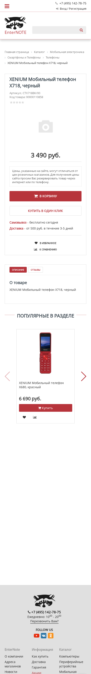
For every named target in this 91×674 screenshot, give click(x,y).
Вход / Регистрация (72, 9)
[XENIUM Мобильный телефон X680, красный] (45, 353)
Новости (11, 672)
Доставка (39, 662)
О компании (14, 656)
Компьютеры (69, 656)
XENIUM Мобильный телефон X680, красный (41, 385)
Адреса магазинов (13, 664)
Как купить (40, 656)
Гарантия (39, 667)
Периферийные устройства (71, 664)
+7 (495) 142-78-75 (72, 3)
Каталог (65, 649)
